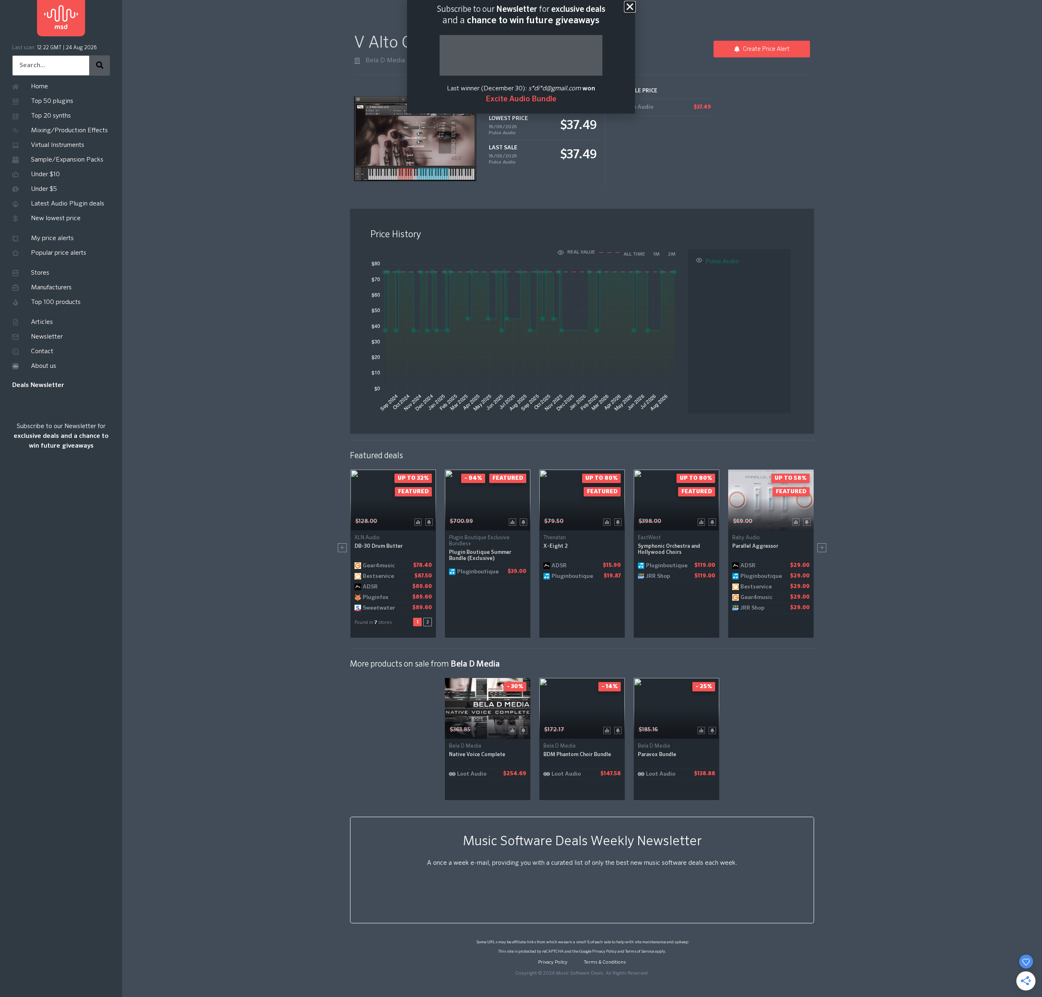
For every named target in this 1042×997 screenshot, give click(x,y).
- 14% (609, 686)
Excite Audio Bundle (521, 99)
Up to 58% (790, 478)
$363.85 (460, 729)
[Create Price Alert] (430, 521)
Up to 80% (601, 478)
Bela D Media (385, 60)
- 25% (704, 686)
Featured (413, 491)
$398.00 (650, 521)
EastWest (649, 537)
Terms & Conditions (605, 962)
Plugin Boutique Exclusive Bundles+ (479, 541)
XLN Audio (367, 537)
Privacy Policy (604, 951)
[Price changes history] (419, 521)
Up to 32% (413, 478)
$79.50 (553, 521)
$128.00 (366, 521)
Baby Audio (746, 537)
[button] (342, 547)
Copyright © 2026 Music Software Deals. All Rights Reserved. (582, 973)
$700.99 (461, 521)
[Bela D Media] (357, 61)
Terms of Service (639, 951)
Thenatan (554, 537)
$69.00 (742, 521)
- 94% (473, 478)
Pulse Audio (502, 133)
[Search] (100, 65)
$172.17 (554, 729)
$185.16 (648, 729)
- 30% (515, 686)
